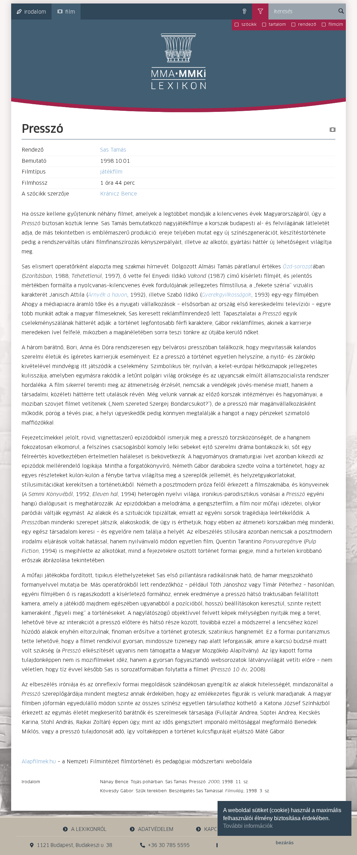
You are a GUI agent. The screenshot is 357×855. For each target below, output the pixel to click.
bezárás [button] (285, 842)
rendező (307, 25)
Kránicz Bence (118, 194)
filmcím (335, 25)
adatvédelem (155, 829)
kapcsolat (218, 829)
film (70, 12)
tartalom (277, 25)
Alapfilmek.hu (39, 761)
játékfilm (111, 172)
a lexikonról (89, 829)
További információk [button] (248, 826)
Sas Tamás (113, 150)
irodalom (35, 12)
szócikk (249, 25)
